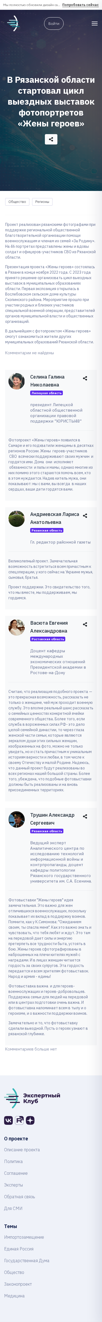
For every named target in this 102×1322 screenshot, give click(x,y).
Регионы (42, 201)
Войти (53, 23)
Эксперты (13, 1185)
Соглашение (16, 1173)
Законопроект (18, 1284)
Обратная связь (19, 1196)
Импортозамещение (24, 1237)
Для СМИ (13, 1208)
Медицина (14, 1296)
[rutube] (19, 1120)
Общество (17, 201)
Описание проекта (22, 1149)
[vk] (8, 1120)
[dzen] (30, 1120)
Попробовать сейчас (80, 5)
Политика (13, 1161)
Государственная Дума (27, 1260)
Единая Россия (18, 1249)
